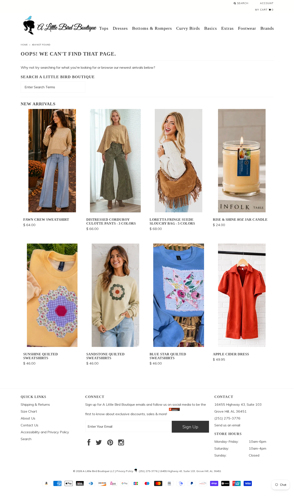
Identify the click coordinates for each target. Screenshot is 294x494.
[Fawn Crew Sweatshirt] (52, 211)
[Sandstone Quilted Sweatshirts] (115, 345)
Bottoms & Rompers (152, 28)
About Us (28, 418)
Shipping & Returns (35, 404)
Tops (103, 28)
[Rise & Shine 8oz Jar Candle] (242, 211)
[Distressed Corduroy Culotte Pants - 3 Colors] (115, 211)
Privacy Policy (124, 471)
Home (24, 44)
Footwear (247, 28)
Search (242, 3)
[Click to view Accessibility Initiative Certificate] (174, 414)
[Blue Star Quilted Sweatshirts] (178, 345)
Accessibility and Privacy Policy (45, 432)
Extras (227, 28)
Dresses (120, 28)
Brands (267, 28)
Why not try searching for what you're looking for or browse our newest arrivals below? (88, 67)
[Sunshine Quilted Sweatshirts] (52, 345)
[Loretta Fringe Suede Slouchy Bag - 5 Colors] (178, 211)
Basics (210, 28)
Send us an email (227, 425)
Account (267, 3)
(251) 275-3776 (148, 471)
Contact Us (29, 425)
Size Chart (29, 411)
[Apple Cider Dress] (242, 345)
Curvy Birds (188, 28)
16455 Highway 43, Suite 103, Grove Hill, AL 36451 (190, 471)
